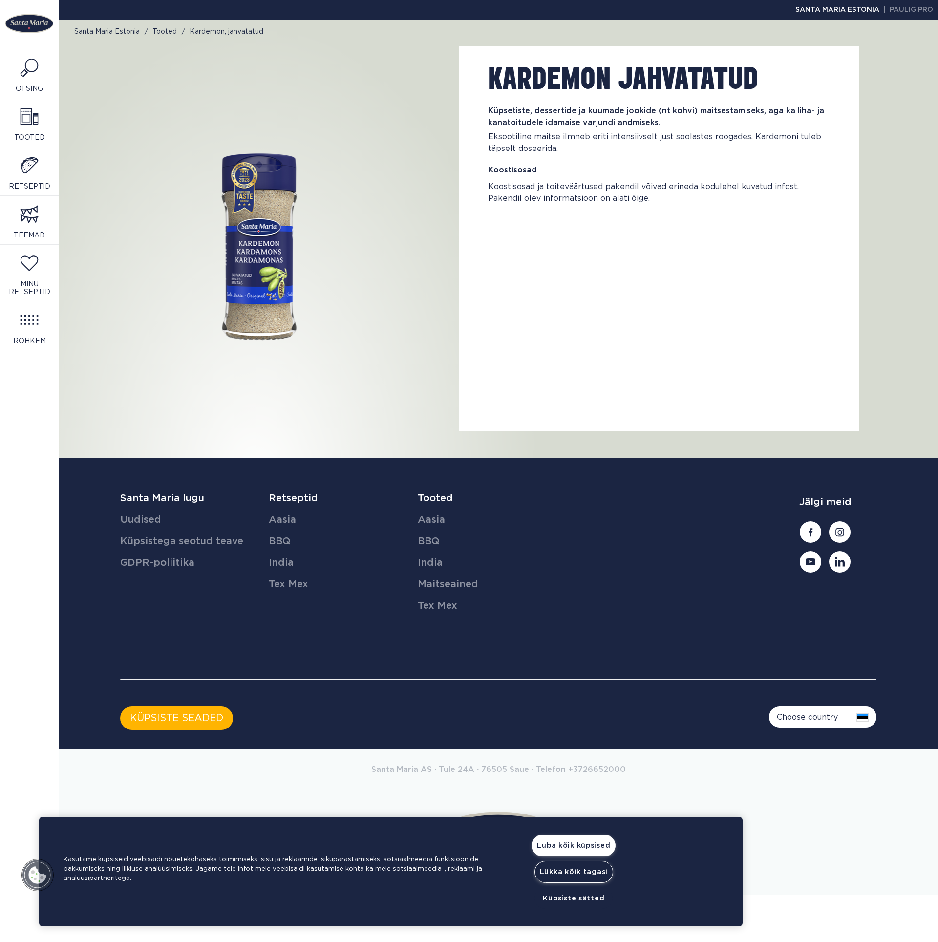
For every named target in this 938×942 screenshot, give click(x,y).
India (281, 563)
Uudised (140, 520)
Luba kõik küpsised (573, 845)
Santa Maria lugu (162, 498)
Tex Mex (288, 584)
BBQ (280, 541)
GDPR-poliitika (157, 563)
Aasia (282, 520)
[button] (37, 875)
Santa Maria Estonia (837, 9)
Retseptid (293, 498)
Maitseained (448, 584)
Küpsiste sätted (573, 898)
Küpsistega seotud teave (181, 541)
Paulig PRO (911, 9)
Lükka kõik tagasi (574, 872)
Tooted (435, 498)
